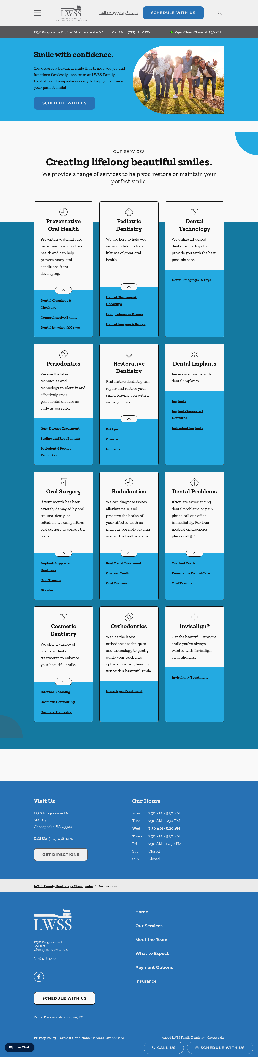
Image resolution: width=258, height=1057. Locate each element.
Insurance (146, 981)
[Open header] (38, 12)
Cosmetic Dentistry (56, 712)
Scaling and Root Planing (60, 438)
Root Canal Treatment (123, 563)
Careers (97, 1037)
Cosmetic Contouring (58, 702)
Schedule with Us (173, 13)
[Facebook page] (39, 977)
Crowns (112, 439)
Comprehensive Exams (59, 317)
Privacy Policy (45, 1037)
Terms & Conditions (74, 1037)
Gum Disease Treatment (60, 428)
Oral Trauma (51, 580)
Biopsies (47, 590)
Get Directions (60, 854)
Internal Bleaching (55, 692)
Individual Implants (187, 428)
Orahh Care (115, 1037)
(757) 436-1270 (139, 32)
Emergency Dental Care (191, 573)
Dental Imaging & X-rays (60, 327)
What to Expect (152, 953)
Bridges (112, 429)
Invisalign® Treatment (124, 691)
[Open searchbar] (220, 12)
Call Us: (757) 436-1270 (118, 12)
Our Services (149, 925)
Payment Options (154, 967)
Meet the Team (151, 939)
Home (141, 911)
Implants (113, 449)
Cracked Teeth (117, 573)
